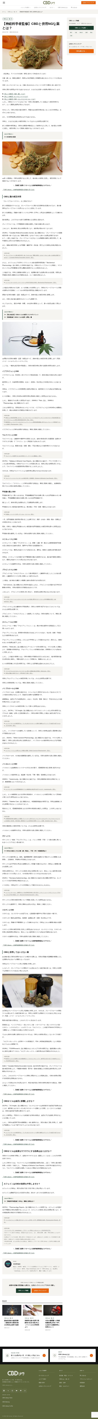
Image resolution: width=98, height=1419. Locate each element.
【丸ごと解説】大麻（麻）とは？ (14, 94)
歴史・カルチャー (64, 1386)
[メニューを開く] (4, 2)
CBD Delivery (6, 1402)
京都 (71, 35)
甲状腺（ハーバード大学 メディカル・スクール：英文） (19, 514)
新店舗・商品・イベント (66, 1375)
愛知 (91, 32)
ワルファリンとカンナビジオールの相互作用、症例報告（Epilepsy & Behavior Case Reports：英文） (31, 478)
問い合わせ (74, 7)
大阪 (76, 32)
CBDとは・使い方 (12, 11)
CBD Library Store (7, 1397)
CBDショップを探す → (81, 28)
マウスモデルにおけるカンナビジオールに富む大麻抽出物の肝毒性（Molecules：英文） (28, 671)
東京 (71, 32)
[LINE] (20, 1390)
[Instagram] (12, 1390)
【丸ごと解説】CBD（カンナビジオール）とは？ (20, 99)
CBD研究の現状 (11, 137)
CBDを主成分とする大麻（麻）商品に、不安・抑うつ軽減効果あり (26, 851)
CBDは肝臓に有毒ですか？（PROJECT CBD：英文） (19, 673)
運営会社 (82, 1386)
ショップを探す (26, 7)
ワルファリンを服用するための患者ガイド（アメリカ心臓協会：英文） (23, 456)
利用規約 (82, 1382)
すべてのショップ (44, 1375)
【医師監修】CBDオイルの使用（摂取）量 (19, 317)
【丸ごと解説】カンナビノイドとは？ (16, 96)
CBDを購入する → (81, 51)
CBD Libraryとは (63, 7)
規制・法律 (62, 1382)
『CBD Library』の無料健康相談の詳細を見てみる (18, 189)
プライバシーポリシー (86, 1379)
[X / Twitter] (8, 1390)
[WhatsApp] (25, 1390)
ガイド (52, 7)
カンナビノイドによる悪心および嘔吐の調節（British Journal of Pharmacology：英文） (28, 750)
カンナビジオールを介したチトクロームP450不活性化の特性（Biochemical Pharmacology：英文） (31, 282)
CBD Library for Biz (7, 1406)
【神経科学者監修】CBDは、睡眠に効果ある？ (20, 1201)
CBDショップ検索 (23, 1290)
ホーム (4, 11)
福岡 (86, 32)
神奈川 (81, 32)
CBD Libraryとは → (7, 1385)
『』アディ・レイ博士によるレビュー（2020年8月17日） (27, 1230)
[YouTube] (16, 1390)
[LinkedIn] (4, 1390)
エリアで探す (42, 1379)
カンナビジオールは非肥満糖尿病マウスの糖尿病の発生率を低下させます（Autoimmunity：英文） (30, 789)
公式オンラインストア (88, 2)
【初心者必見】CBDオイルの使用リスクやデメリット (22, 314)
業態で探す (42, 1382)
